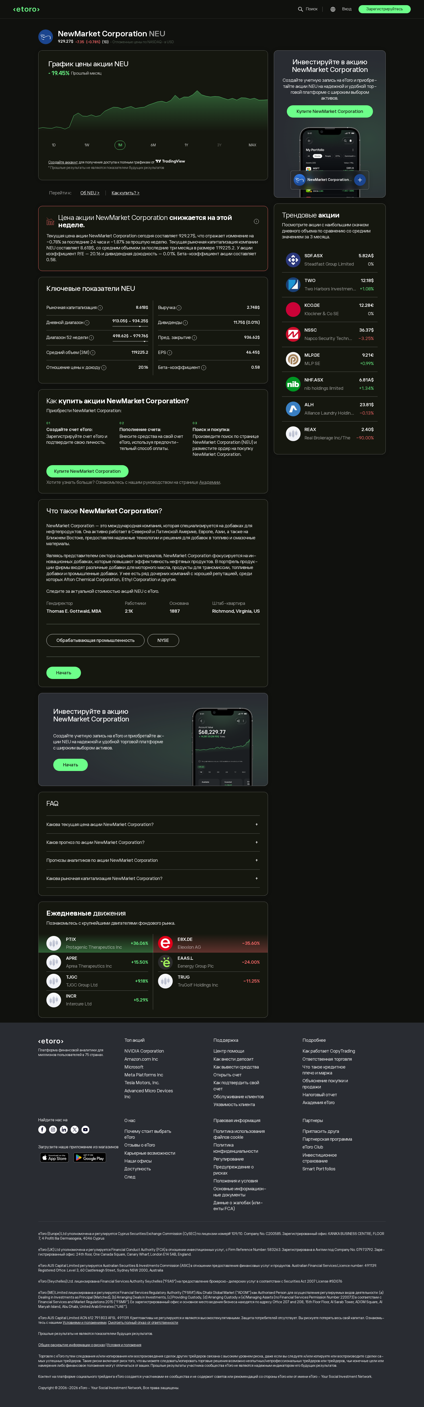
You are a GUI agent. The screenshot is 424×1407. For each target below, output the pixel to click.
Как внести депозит (233, 1059)
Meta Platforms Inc (143, 1074)
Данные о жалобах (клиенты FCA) (238, 1205)
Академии (209, 482)
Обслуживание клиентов (238, 1096)
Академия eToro (319, 1102)
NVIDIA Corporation (144, 1051)
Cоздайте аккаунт (63, 162)
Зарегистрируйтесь (384, 9)
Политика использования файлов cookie (239, 1134)
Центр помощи (228, 1051)
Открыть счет (227, 1074)
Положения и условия (235, 1180)
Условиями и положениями (84, 1323)
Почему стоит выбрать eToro (147, 1134)
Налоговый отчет (320, 1094)
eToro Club (313, 1147)
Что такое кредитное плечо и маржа (324, 1070)
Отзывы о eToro (139, 1145)
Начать (63, 672)
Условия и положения (124, 1345)
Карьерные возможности (149, 1153)
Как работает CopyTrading (329, 1051)
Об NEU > (90, 192)
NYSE (163, 640)
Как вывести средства (236, 1067)
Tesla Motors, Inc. (141, 1082)
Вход (347, 9)
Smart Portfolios (319, 1168)
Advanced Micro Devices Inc (148, 1093)
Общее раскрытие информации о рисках (71, 1345)
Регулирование (228, 1159)
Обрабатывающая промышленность (95, 640)
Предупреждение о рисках (233, 1169)
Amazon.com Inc (141, 1059)
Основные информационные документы (239, 1191)
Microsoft (134, 1067)
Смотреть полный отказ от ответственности (143, 1323)
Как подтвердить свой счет (236, 1085)
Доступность (137, 1168)
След (129, 1177)
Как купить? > (126, 192)
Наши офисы (138, 1161)
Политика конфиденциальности (235, 1148)
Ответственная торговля (327, 1059)
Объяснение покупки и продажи (325, 1083)
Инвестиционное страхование (320, 1158)
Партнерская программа (327, 1139)
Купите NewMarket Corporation (330, 111)
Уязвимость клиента (234, 1104)
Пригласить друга (321, 1131)
